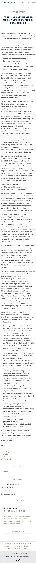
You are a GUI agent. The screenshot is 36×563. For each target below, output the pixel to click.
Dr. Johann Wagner (7, 491)
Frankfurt (7, 546)
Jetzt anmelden (18, 531)
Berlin (16, 543)
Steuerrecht (5, 471)
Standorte (7, 543)
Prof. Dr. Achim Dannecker (10, 484)
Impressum (24, 553)
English (30, 2)
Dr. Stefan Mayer (7, 487)
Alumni (9, 553)
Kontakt (16, 553)
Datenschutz (10, 557)
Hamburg (17, 546)
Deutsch (28, 2)
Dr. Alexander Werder (8, 494)
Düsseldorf (25, 543)
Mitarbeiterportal (23, 557)
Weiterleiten (6, 459)
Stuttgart (8, 549)
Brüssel (17, 549)
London (25, 549)
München (26, 546)
